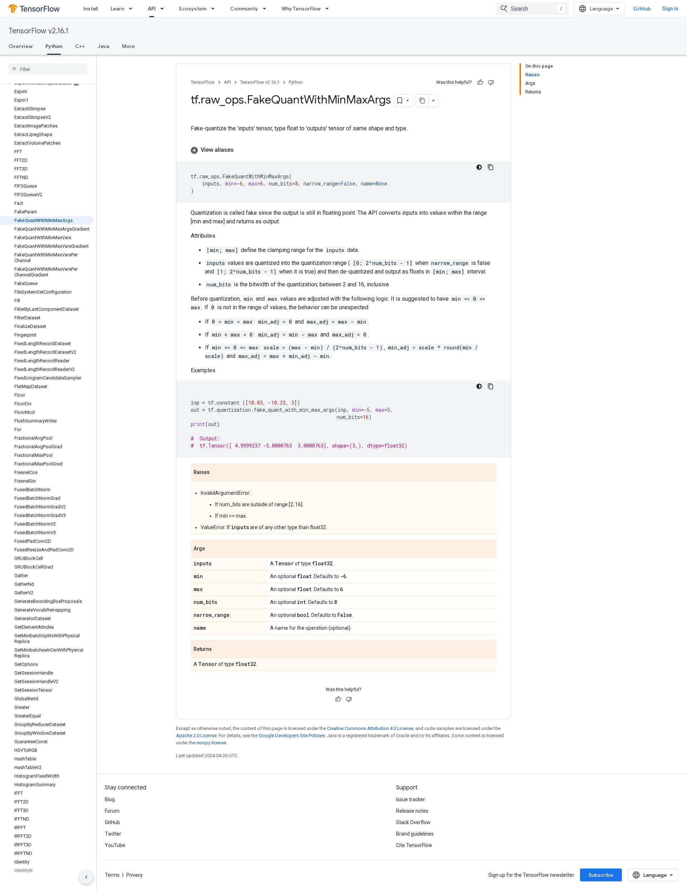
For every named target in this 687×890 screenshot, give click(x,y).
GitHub (642, 8)
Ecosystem (192, 8)
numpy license (211, 742)
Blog (110, 799)
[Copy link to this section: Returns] (219, 649)
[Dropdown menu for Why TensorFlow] (329, 8)
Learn (117, 8)
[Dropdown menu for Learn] (132, 8)
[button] (343, 150)
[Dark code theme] (479, 167)
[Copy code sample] (490, 167)
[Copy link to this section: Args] (212, 549)
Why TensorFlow (301, 8)
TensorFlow (203, 82)
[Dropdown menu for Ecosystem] (215, 8)
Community (244, 8)
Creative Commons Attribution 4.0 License (370, 728)
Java (103, 46)
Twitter (113, 834)
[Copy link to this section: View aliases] (241, 150)
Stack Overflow (413, 822)
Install (90, 8)
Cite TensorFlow (414, 845)
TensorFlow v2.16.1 (38, 30)
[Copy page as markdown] (422, 101)
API (152, 8)
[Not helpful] (491, 82)
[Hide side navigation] (86, 877)
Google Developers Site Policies (292, 735)
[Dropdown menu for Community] (266, 8)
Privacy (134, 875)
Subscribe (601, 875)
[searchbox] (48, 69)
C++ (80, 46)
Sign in (670, 8)
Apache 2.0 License (196, 735)
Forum (112, 811)
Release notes (412, 811)
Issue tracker (410, 799)
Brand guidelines (415, 834)
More (128, 46)
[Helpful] (480, 82)
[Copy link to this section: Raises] (217, 473)
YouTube (115, 845)
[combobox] (532, 8)
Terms (112, 875)
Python (53, 46)
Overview (21, 46)
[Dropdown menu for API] (164, 8)
